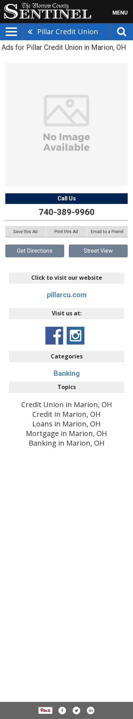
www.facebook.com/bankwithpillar (54, 336)
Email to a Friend (107, 231)
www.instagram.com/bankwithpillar (75, 336)
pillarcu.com (67, 294)
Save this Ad (25, 231)
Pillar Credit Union (67, 31)
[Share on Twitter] (76, 710)
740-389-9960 (67, 212)
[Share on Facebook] (62, 710)
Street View (98, 250)
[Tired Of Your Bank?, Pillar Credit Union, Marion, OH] (66, 124)
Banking (67, 373)
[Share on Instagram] (90, 710)
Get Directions (34, 250)
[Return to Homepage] (46, 10)
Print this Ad (66, 231)
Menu (120, 13)
